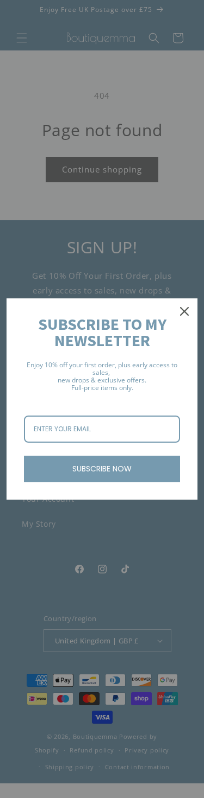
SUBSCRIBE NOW (102, 468)
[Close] (184, 311)
